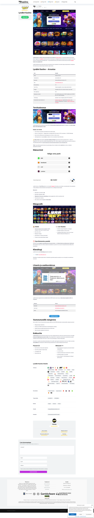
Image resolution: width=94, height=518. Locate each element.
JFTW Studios (50, 375)
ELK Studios (61, 369)
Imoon (67, 373)
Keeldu (81, 514)
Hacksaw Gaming (61, 373)
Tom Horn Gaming (51, 383)
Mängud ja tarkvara (64, 430)
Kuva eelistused (88, 514)
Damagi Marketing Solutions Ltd (53, 409)
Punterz (68, 101)
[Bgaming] (64, 368)
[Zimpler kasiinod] (51, 393)
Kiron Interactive (58, 375)
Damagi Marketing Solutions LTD (60, 305)
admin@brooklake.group (68, 489)
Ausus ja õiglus (44, 430)
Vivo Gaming (72, 383)
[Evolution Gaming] (65, 370)
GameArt (62, 371)
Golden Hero (50, 373)
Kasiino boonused (47, 487)
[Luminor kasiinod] (69, 391)
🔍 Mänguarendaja (64, 1)
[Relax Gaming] (64, 381)
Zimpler (72, 60)
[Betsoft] (57, 368)
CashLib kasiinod (51, 390)
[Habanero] (55, 374)
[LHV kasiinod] (66, 391)
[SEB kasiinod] (72, 391)
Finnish (59, 403)
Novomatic (52, 377)
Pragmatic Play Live (66, 379)
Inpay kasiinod (58, 390)
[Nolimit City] (48, 377)
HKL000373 (62, 308)
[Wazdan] (48, 385)
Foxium (58, 371)
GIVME (71, 371)
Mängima (24, 17)
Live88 (71, 375)
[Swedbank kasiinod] (49, 393)
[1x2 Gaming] (48, 368)
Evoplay (68, 369)
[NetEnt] (74, 375)
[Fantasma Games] (48, 372)
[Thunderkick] (70, 381)
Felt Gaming (53, 371)
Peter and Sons (64, 377)
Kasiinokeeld (47, 489)
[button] (92, 505)
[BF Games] (61, 368)
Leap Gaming (65, 375)
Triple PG (58, 383)
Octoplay (57, 377)
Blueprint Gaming (51, 369)
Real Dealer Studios (55, 381)
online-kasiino (58, 57)
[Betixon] (55, 368)
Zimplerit (53, 186)
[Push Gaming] (73, 379)
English (49, 403)
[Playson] (48, 379)
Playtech (52, 379)
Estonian (54, 403)
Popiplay (57, 379)
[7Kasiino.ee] (23, 2)
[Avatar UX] (53, 368)
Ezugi (73, 369)
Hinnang (54, 424)
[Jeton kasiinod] (63, 391)
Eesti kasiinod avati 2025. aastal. (53, 414)
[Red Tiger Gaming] (60, 381)
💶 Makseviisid (50, 1)
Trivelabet (57, 102)
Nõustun (72, 514)
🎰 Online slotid (43, 1)
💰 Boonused (57, 1)
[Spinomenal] (68, 381)
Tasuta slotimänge (47, 483)
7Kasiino (39, 6)
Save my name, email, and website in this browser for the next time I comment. (34, 468)
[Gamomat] (67, 372)
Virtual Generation (65, 383)
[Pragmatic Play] (61, 379)
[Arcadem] (50, 368)
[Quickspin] (49, 381)
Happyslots (72, 101)
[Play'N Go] (74, 377)
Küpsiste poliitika (77, 516)
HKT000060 (57, 308)
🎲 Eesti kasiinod (36, 1)
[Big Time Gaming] (66, 368)
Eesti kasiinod (47, 485)
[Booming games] (56, 370)
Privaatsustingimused (83, 516)
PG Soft (70, 377)
